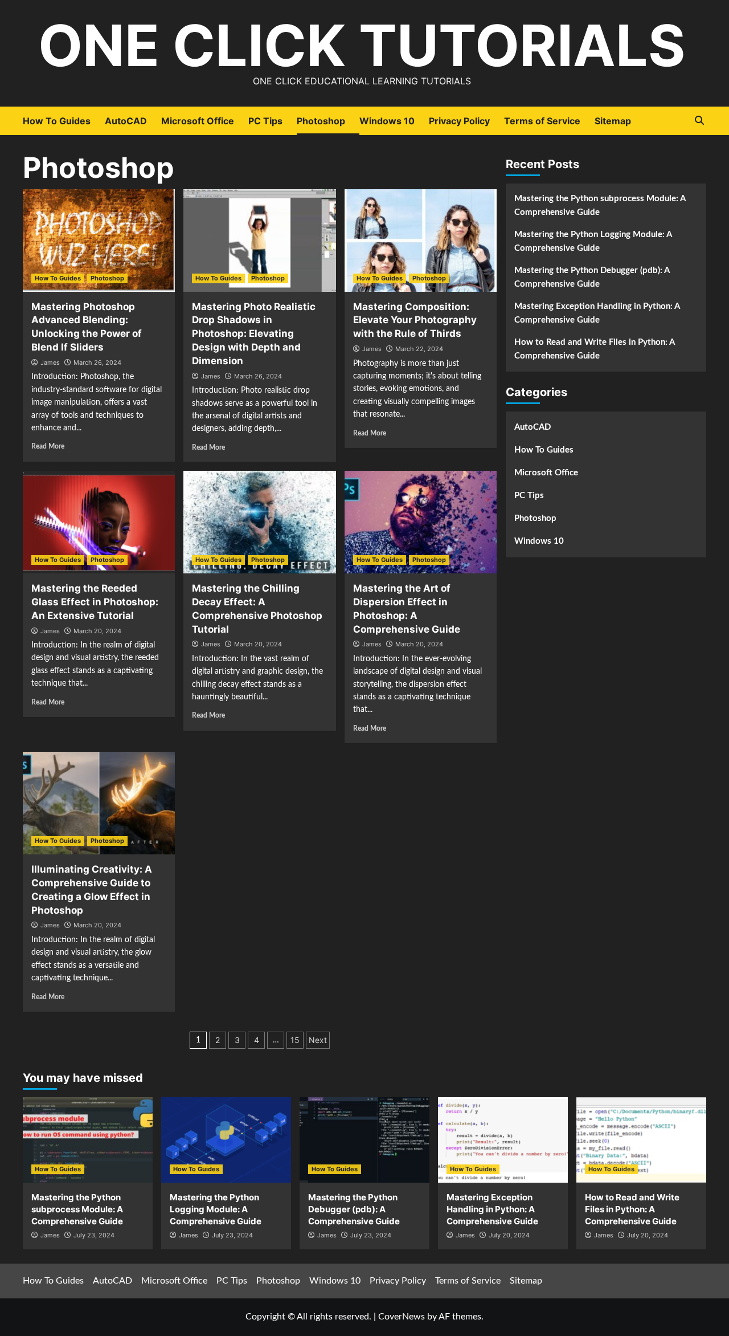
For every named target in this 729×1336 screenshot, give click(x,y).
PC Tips (265, 121)
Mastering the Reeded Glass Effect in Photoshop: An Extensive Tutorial (94, 602)
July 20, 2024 (509, 1235)
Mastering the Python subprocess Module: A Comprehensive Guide (599, 205)
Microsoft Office (197, 121)
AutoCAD (126, 121)
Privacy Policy (459, 121)
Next (318, 1040)
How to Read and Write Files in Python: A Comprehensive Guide (594, 349)
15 (295, 1040)
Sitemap (613, 121)
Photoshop (321, 121)
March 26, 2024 (97, 362)
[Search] (699, 121)
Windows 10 (387, 121)
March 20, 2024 (97, 631)
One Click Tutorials (361, 45)
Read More (47, 446)
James (50, 362)
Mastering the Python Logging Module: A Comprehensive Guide (592, 241)
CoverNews (401, 1316)
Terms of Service (542, 121)
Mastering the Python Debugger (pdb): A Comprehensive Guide (591, 277)
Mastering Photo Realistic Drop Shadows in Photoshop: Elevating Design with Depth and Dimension (254, 333)
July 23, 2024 (93, 1235)
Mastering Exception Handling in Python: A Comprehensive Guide (596, 313)
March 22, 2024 (419, 349)
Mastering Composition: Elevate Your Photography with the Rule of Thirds (415, 320)
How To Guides (57, 121)
